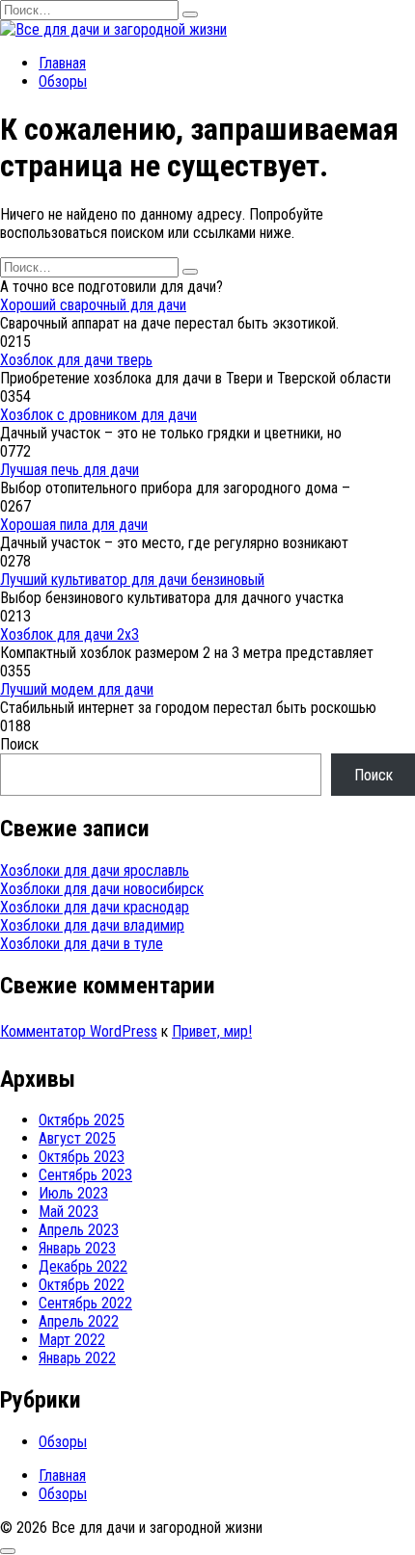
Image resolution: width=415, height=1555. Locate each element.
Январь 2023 (77, 1248)
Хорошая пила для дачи (74, 524)
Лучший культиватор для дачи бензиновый (132, 579)
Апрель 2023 (79, 1230)
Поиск (19, 744)
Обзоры (63, 81)
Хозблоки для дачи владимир (92, 925)
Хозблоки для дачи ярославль (94, 870)
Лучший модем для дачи (76, 689)
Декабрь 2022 (83, 1266)
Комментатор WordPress (78, 1031)
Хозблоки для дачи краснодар (94, 907)
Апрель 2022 (79, 1321)
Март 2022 (72, 1340)
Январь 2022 (77, 1358)
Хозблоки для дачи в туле (81, 944)
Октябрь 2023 (81, 1156)
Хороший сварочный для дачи (93, 305)
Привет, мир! (212, 1031)
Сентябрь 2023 (85, 1175)
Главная (62, 63)
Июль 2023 (73, 1193)
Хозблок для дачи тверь (76, 360)
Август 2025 (77, 1138)
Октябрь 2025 (81, 1120)
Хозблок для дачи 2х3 (69, 634)
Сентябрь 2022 (85, 1303)
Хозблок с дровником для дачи (98, 415)
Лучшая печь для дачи (69, 470)
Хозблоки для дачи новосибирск (102, 889)
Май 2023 (68, 1211)
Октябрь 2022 (81, 1285)
